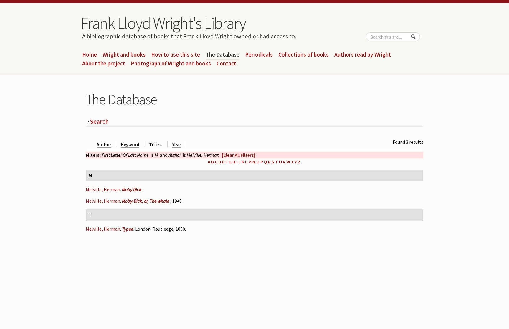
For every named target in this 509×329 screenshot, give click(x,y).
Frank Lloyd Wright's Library (163, 23)
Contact (226, 63)
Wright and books (124, 55)
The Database (222, 55)
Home (89, 55)
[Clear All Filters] (238, 155)
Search (99, 121)
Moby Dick (131, 189)
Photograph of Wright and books (171, 63)
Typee (127, 229)
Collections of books (303, 55)
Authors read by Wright (362, 55)
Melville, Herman (103, 189)
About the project (103, 63)
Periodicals (259, 55)
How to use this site (175, 55)
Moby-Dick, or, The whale (145, 201)
